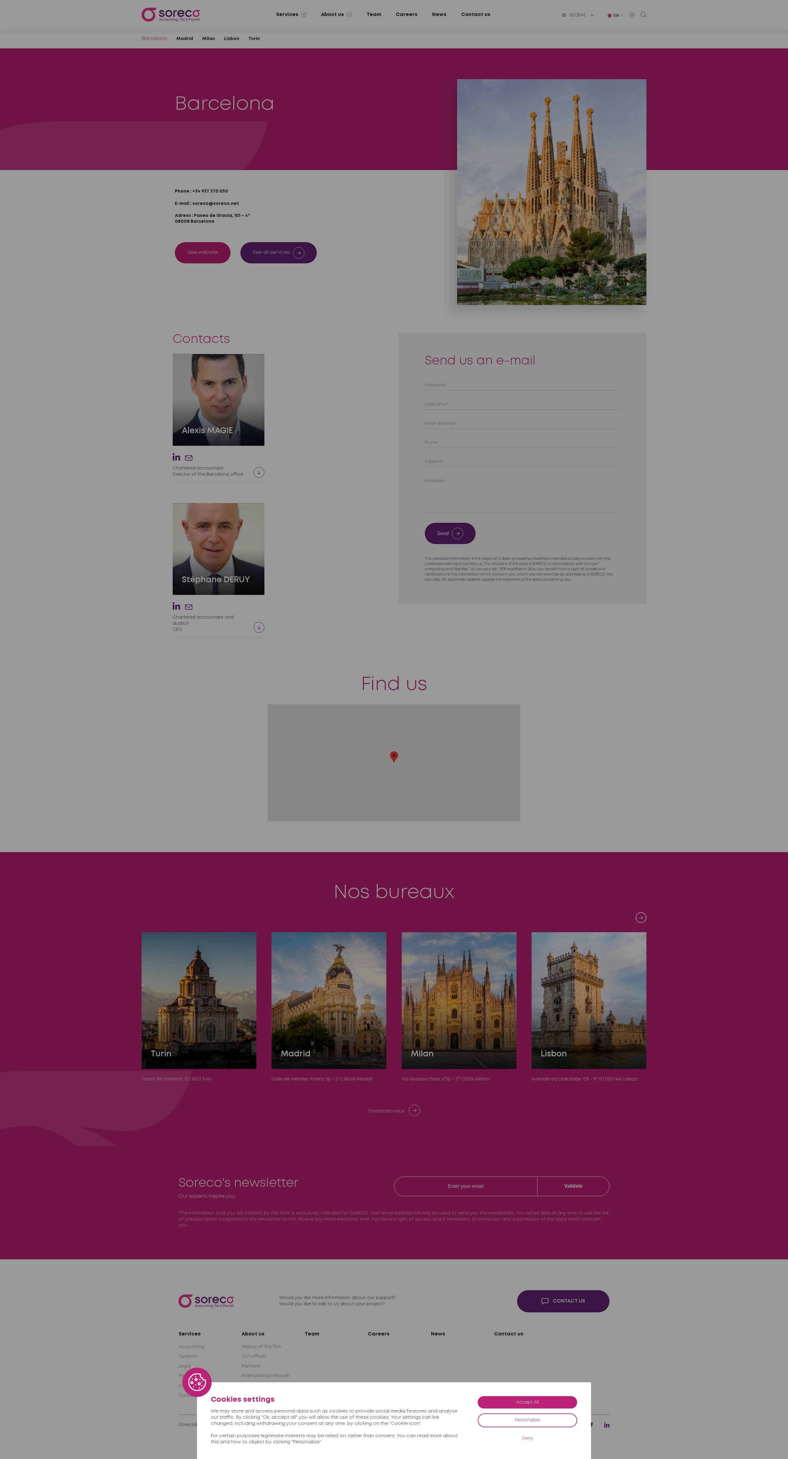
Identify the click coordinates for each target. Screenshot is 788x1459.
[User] (631, 14)
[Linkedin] (176, 457)
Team (374, 14)
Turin (254, 39)
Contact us (475, 14)
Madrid (184, 39)
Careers (406, 14)
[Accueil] (171, 15)
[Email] (188, 458)
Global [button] (577, 15)
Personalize (527, 1420)
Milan (208, 39)
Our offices (254, 1356)
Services (190, 1334)
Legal (185, 1366)
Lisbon (231, 39)
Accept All (527, 1402)
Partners (251, 1366)
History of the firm (261, 1347)
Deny (527, 1438)
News (439, 14)
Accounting (191, 1347)
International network (265, 1376)
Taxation (188, 1356)
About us (253, 1334)
